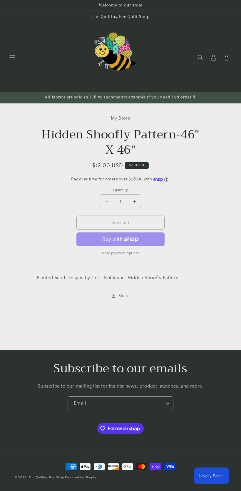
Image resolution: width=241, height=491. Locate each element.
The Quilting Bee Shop (46, 477)
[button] (12, 57)
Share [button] (124, 296)
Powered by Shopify (81, 477)
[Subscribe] (166, 403)
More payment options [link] (121, 253)
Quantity (120, 190)
